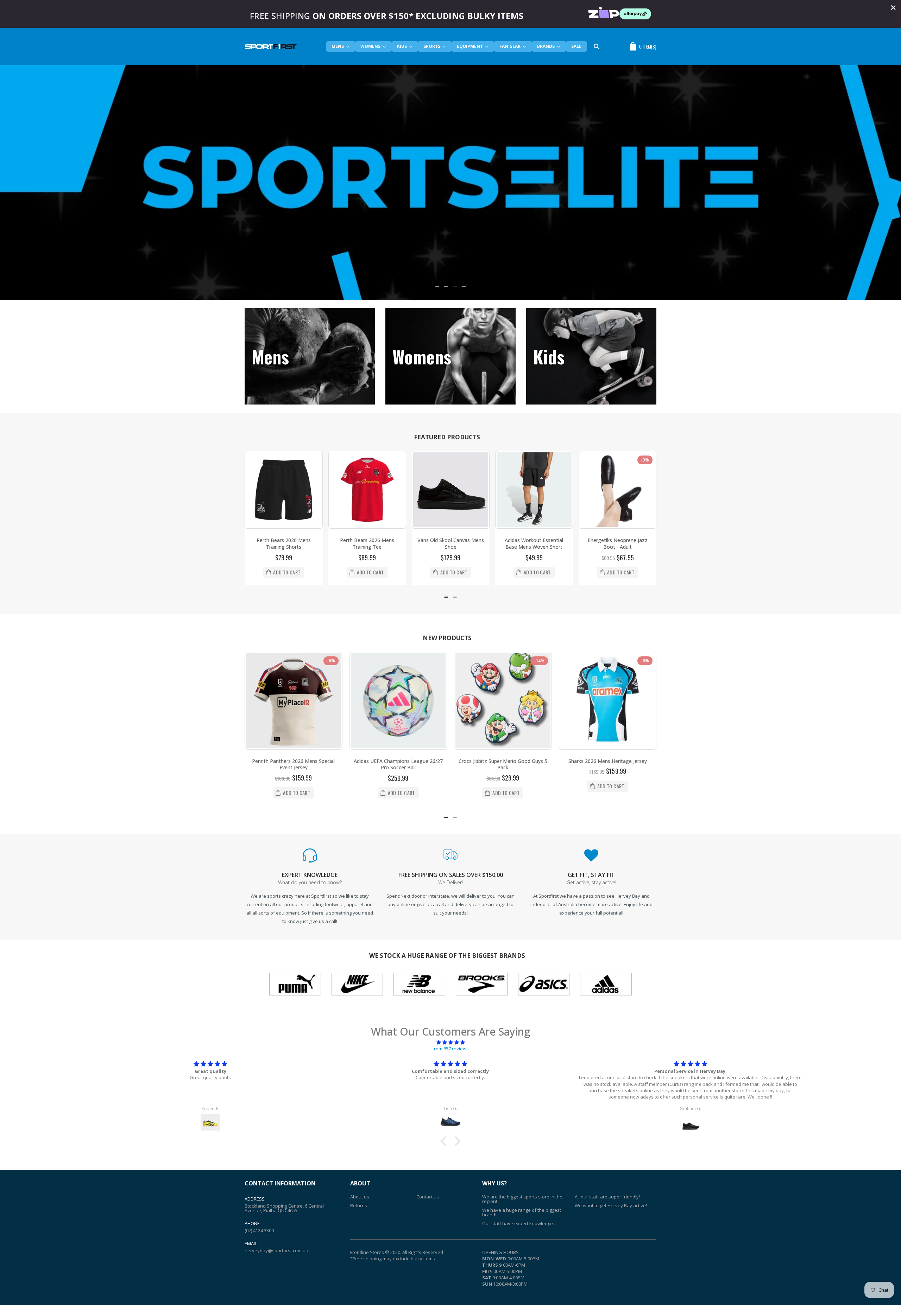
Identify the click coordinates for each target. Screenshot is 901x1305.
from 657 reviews (450, 1048)
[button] (437, 286)
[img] (450, 1042)
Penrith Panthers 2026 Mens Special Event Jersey (293, 764)
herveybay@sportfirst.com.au (276, 1250)
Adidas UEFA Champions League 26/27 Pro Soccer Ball (398, 764)
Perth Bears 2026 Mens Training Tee (367, 543)
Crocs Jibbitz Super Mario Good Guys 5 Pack (503, 764)
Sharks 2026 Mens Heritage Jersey (607, 761)
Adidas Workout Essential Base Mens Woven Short (534, 543)
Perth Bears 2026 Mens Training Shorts (284, 543)
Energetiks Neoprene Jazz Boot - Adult (618, 543)
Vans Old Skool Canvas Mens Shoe (450, 543)
